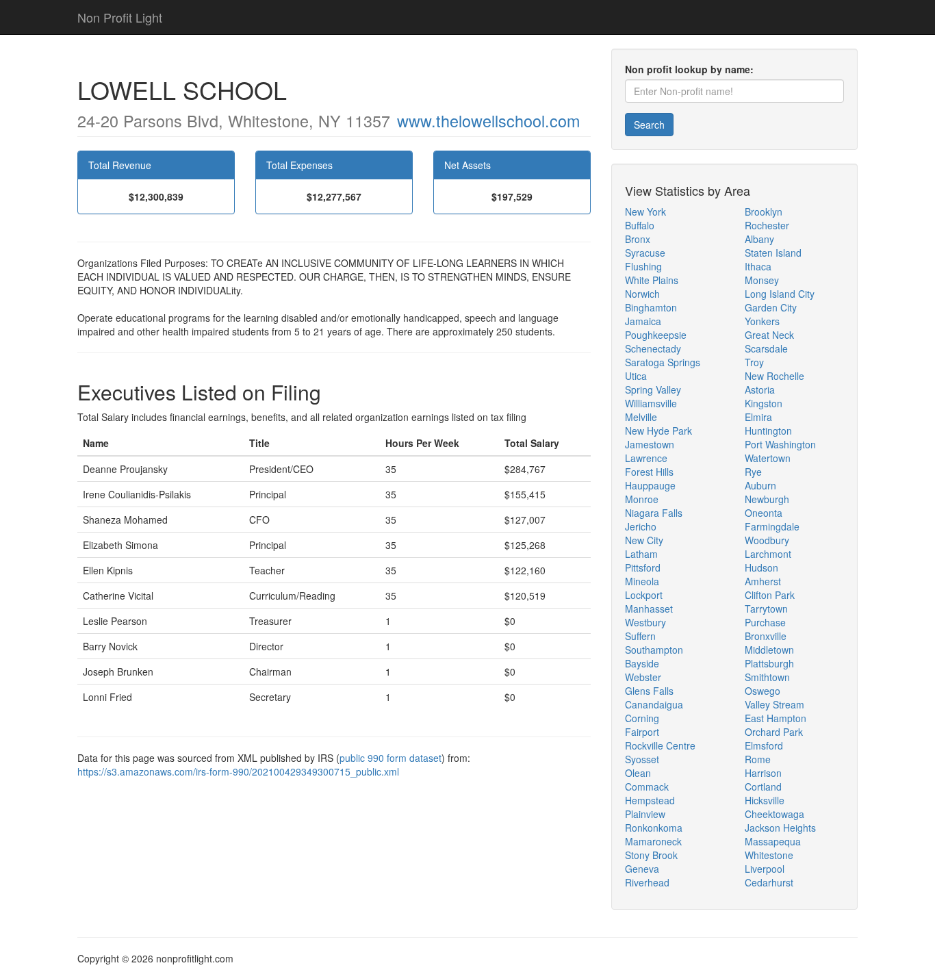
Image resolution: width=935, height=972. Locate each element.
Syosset (642, 759)
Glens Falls (649, 691)
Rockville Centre (660, 745)
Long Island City (780, 293)
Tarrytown (766, 608)
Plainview (645, 814)
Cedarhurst (769, 882)
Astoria (760, 389)
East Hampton (775, 718)
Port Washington (780, 444)
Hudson (761, 567)
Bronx (637, 239)
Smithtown (767, 677)
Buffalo (639, 225)
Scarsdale (766, 348)
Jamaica (643, 321)
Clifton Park (770, 595)
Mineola (642, 581)
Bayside (642, 663)
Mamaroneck (653, 841)
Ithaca (758, 266)
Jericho (640, 526)
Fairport (642, 732)
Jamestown (649, 444)
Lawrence (646, 458)
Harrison (763, 773)
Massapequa (773, 841)
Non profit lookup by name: (689, 69)
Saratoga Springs (662, 362)
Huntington (768, 430)
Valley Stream (774, 704)
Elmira (758, 417)
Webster (643, 677)
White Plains (651, 280)
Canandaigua (654, 704)
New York (645, 211)
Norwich (642, 293)
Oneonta (763, 513)
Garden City (771, 307)
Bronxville (765, 636)
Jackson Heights (780, 827)
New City (644, 540)
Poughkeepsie (656, 335)
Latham (641, 554)
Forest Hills (649, 471)
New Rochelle (774, 376)
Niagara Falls (653, 513)
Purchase (765, 622)
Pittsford (643, 567)
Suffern (640, 636)
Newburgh (767, 499)
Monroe (641, 499)
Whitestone (769, 855)
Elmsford (764, 745)
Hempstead (650, 800)
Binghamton (651, 307)
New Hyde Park (658, 430)
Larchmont (768, 554)
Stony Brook (651, 855)
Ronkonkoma (653, 827)
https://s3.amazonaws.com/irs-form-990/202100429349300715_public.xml (238, 771)
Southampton (654, 649)
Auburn (760, 485)
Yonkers (762, 321)
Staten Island (773, 252)
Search (649, 124)
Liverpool (764, 868)
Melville (641, 417)
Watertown (768, 458)
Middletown (769, 649)
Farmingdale (772, 526)
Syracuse (645, 252)
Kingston (763, 403)
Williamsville (651, 403)
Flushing (643, 266)
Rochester (767, 225)
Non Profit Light (119, 17)
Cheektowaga (774, 814)
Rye (753, 471)
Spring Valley (653, 389)
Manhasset (649, 608)
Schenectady (653, 348)
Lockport (644, 595)
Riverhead (647, 882)
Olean (638, 773)
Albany (759, 239)
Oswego (762, 691)
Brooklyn (763, 211)
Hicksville (764, 800)
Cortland (763, 786)
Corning (642, 718)
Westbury (645, 622)
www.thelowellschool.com (488, 120)
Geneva (642, 868)
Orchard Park (774, 732)
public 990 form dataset (390, 758)
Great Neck (769, 335)
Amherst (763, 581)
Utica (636, 376)
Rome (758, 759)
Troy (754, 362)
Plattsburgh (769, 663)
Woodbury (767, 540)
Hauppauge (650, 485)
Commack (647, 786)
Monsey (762, 280)
